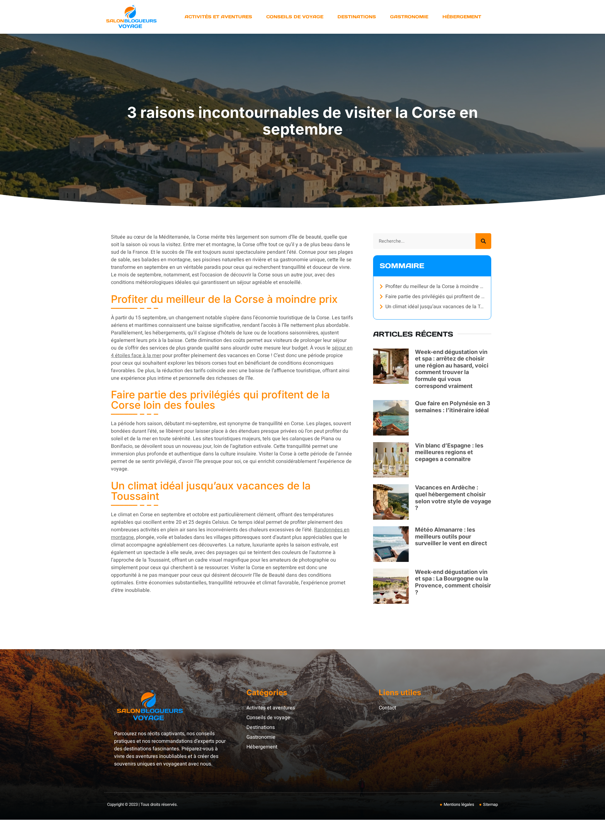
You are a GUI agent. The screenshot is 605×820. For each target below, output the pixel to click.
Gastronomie (409, 17)
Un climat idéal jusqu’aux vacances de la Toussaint (435, 306)
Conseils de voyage (294, 17)
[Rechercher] (483, 241)
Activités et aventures (218, 17)
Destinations (356, 17)
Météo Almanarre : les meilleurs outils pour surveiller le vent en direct (451, 536)
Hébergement (461, 17)
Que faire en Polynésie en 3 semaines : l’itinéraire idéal (452, 406)
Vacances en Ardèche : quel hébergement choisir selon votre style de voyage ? (453, 497)
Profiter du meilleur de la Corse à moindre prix (435, 286)
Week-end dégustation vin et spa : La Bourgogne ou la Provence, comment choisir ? (453, 582)
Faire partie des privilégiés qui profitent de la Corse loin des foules (435, 296)
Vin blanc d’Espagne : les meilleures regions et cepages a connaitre (449, 452)
